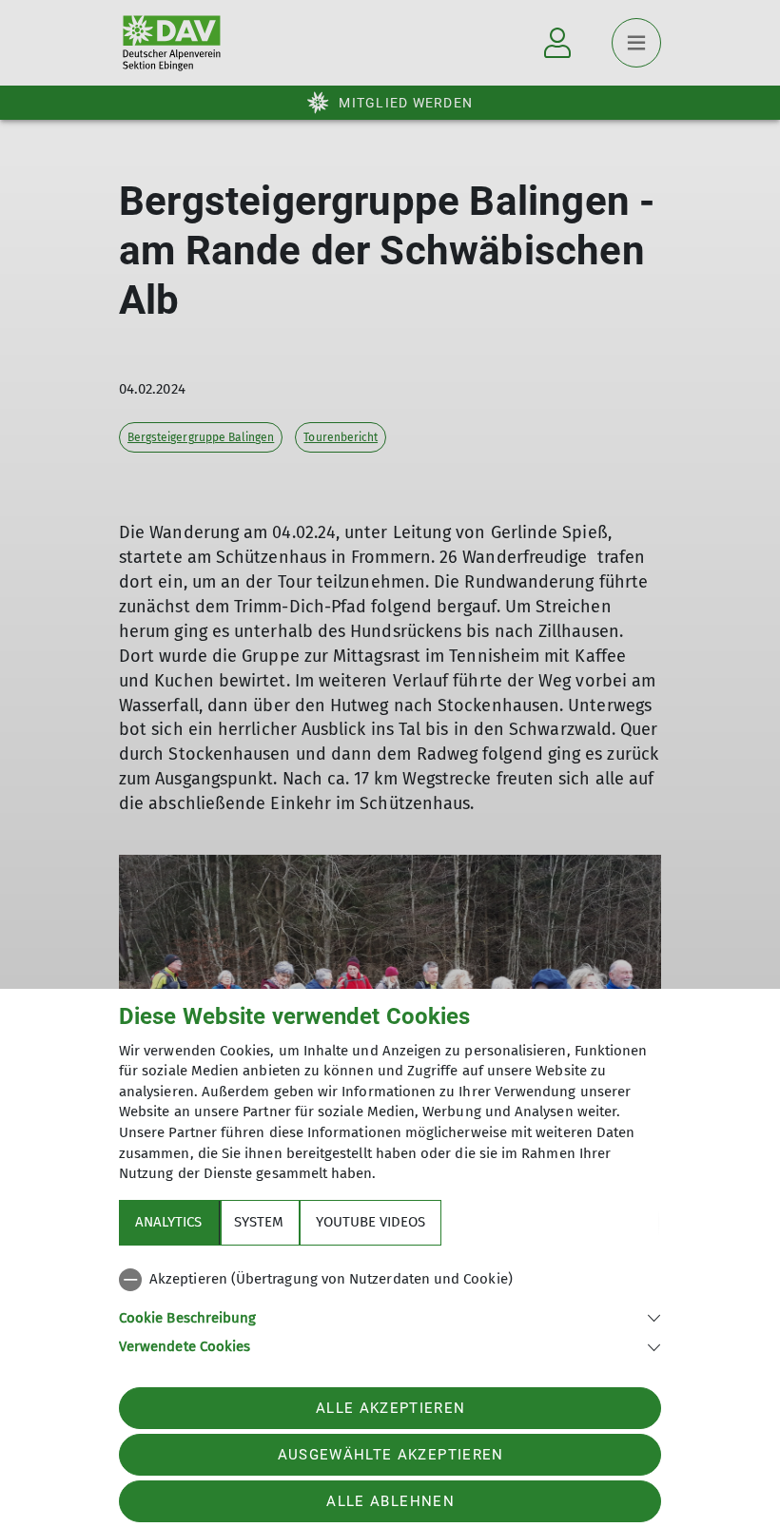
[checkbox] (390, 1280)
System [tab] (258, 1221)
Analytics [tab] (168, 1221)
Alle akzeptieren (390, 1408)
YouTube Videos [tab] (370, 1221)
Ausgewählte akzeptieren (391, 1454)
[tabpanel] (390, 1309)
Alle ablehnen (390, 1501)
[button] (390, 1316)
